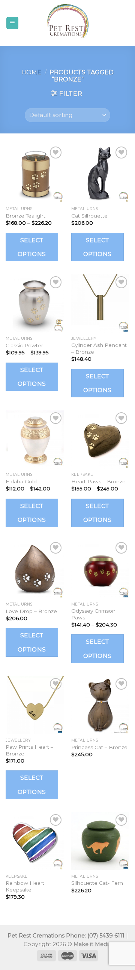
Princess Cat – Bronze (99, 747)
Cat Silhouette (89, 216)
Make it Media (92, 944)
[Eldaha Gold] (35, 439)
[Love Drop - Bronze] (35, 569)
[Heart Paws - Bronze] (100, 439)
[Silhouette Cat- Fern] (100, 841)
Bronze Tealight (25, 216)
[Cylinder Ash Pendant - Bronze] (100, 303)
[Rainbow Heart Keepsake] (35, 841)
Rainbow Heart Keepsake (25, 886)
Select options (32, 247)
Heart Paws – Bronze (98, 481)
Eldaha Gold (21, 481)
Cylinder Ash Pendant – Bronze (99, 348)
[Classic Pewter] (35, 303)
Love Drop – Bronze (31, 611)
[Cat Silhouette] (100, 174)
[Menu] (12, 23)
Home (31, 72)
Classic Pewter (24, 345)
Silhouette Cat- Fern (97, 883)
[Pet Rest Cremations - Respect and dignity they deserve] (67, 23)
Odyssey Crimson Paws (93, 614)
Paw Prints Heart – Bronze (29, 750)
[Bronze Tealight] (35, 174)
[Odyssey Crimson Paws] (100, 569)
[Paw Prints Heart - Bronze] (35, 705)
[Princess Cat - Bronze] (100, 705)
